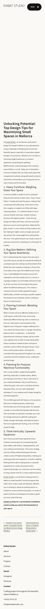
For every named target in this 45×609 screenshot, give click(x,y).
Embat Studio (11, 142)
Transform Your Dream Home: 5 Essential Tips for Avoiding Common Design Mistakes (13, 527)
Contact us (8, 501)
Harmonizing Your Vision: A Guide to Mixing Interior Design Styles (32, 527)
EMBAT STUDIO (14, 5)
